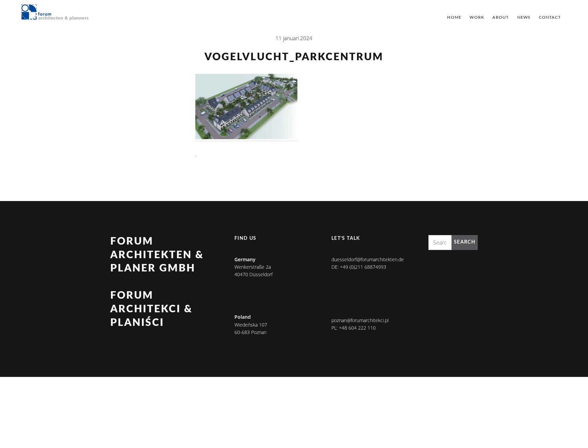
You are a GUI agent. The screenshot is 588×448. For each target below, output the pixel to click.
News (524, 17)
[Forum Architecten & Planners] (55, 13)
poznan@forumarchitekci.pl (360, 320)
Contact (550, 17)
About (500, 17)
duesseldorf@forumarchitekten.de (367, 259)
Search (464, 242)
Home (454, 17)
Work (477, 17)
